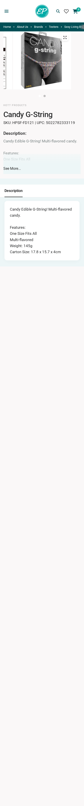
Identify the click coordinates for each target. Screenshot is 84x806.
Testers (53, 26)
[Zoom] (65, 37)
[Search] (58, 11)
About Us (22, 26)
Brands (38, 26)
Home (7, 26)
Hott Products (15, 105)
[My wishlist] (66, 11)
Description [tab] (13, 191)
